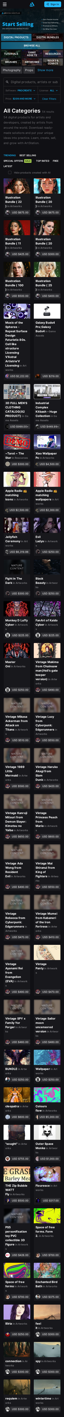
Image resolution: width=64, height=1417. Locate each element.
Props (29, 70)
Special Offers (17, 160)
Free (56, 160)
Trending (10, 155)
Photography (12, 70)
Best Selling (28, 155)
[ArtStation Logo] (32, 4)
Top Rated (42, 160)
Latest (8, 166)
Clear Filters (49, 98)
